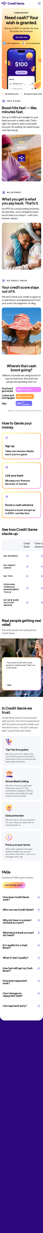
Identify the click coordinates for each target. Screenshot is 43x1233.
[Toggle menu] (39, 3)
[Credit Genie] (13, 3)
